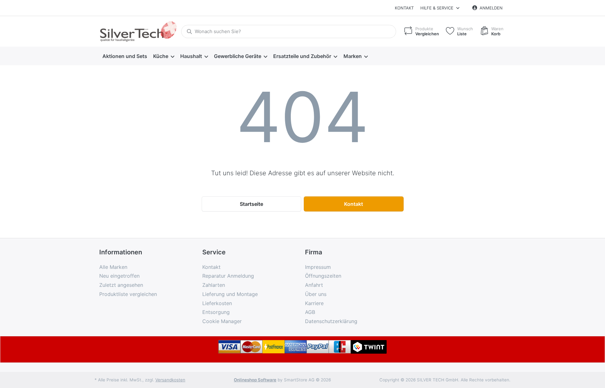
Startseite (251, 204)
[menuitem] (124, 56)
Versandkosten (170, 379)
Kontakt (404, 7)
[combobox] (288, 31)
